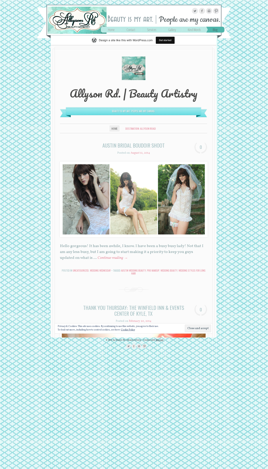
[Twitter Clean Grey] (195, 11)
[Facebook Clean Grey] (202, 11)
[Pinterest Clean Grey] (216, 11)
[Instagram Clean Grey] (209, 11)
